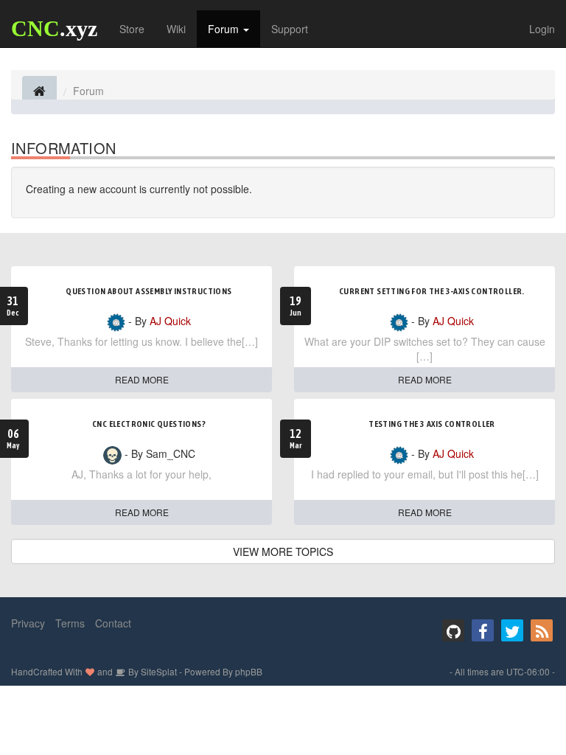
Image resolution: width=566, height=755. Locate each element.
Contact (113, 623)
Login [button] (542, 28)
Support (289, 28)
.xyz (54, 28)
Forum (225, 28)
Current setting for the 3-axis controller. (432, 291)
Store (131, 28)
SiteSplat (158, 671)
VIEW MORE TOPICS (283, 551)
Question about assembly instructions (148, 291)
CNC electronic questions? (149, 424)
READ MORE (142, 379)
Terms (70, 623)
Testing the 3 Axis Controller (431, 424)
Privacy (28, 623)
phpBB (248, 671)
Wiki (176, 28)
